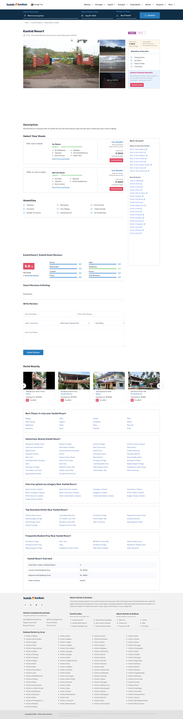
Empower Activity (31, 454)
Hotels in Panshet (66, 682)
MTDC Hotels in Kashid (135, 493)
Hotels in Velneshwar (101, 651)
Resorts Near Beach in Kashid (70, 496)
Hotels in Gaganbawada (136, 673)
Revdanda (96, 422)
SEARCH (151, 16)
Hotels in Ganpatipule (135, 648)
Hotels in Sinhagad (100, 682)
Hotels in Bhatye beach (136, 704)
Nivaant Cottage (65, 444)
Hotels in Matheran (134, 676)
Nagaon (62, 422)
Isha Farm (63, 464)
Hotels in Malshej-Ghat (102, 685)
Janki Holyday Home (100, 467)
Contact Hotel (137, 85)
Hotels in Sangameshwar (68, 661)
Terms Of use (51, 625)
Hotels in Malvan (99, 654)
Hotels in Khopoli (31, 707)
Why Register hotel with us (32, 619)
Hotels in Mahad (133, 667)
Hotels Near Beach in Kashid (103, 496)
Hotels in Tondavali (66, 701)
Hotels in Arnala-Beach (34, 685)
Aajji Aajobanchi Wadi (103, 391)
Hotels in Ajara (65, 688)
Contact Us (123, 623)
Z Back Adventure (133, 451)
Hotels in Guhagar (66, 651)
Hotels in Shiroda (134, 670)
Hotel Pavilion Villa (99, 470)
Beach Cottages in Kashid (34, 493)
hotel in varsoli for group (136, 444)
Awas (61, 428)
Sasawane (29, 428)
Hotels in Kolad (135, 209)
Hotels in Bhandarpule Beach (138, 701)
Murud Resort (98, 457)
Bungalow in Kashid (100, 493)
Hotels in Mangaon (100, 648)
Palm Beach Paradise (67, 447)
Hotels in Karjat (65, 685)
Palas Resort (131, 447)
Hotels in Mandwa (136, 230)
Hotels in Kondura (100, 691)
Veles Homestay (133, 470)
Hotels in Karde (31, 645)
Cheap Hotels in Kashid (33, 499)
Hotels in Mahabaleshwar (34, 676)
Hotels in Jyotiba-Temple (34, 688)
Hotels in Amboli (99, 657)
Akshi (61, 418)
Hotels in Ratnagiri (134, 657)
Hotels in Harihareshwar (34, 648)
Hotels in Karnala (135, 221)
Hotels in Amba (65, 657)
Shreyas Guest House (67, 457)
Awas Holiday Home (134, 457)
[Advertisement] (74, 106)
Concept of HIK (124, 626)
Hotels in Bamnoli (100, 697)
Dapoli (110, 5)
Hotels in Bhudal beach (68, 704)
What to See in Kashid (137, 159)
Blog (143, 623)
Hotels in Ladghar (66, 645)
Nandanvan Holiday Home (34, 444)
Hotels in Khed (31, 667)
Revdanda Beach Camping (35, 460)
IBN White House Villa (138, 391)
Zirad (129, 428)
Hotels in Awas (135, 227)
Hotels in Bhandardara (67, 694)
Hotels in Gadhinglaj (135, 688)
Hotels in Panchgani (67, 676)
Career (144, 620)
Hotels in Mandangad (101, 694)
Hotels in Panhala (32, 679)
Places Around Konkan (103, 626)
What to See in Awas (137, 168)
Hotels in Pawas (65, 691)
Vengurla (160, 5)
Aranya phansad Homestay (69, 451)
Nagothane (29, 425)
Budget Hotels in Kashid (136, 496)
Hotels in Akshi (135, 184)
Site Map (145, 626)
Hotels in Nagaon (136, 196)
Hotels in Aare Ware (134, 691)
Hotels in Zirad (135, 233)
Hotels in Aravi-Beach (33, 670)
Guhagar (121, 5)
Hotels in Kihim (135, 190)
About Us (122, 620)
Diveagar (99, 5)
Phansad (130, 425)
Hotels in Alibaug (135, 181)
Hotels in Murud (99, 645)
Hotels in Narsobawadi (101, 688)
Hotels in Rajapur (31, 661)
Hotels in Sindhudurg (101, 673)
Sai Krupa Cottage (99, 460)
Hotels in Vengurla (32, 657)
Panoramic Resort (99, 454)
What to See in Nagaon (138, 155)
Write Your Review (32, 275)
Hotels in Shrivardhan (67, 648)
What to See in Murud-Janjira (140, 165)
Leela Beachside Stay (101, 464)
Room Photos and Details (60, 159)
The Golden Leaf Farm (33, 470)
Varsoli (129, 422)
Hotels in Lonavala (100, 676)
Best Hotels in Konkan (103, 623)
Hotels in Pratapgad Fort (34, 701)
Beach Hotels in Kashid (33, 489)
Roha (95, 425)
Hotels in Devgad (66, 654)
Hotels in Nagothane (137, 205)
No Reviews (27, 294)
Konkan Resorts (77, 620)
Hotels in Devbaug (32, 654)
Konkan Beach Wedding (103, 620)
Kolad (61, 425)
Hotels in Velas (99, 667)
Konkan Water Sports (79, 623)
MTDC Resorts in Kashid (34, 496)
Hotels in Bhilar (31, 697)
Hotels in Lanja (31, 673)
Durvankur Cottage (32, 467)
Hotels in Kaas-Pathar (67, 679)
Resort (61, 454)
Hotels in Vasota (133, 697)
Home (27, 23)
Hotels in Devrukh (100, 661)
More (171, 5)
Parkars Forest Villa (66, 470)
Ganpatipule (135, 5)
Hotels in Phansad (136, 215)
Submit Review (33, 352)
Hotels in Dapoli (31, 642)
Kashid (95, 418)
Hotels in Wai (64, 697)
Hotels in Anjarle (65, 642)
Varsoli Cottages (99, 444)
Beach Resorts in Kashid (68, 489)
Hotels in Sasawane (136, 224)
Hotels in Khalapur (136, 218)
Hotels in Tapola (99, 679)
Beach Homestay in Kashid (69, 493)
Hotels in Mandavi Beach (136, 694)
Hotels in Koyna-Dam (135, 679)
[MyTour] (16, 4)
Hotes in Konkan (47, 714)
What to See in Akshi (137, 152)
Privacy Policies (51, 623)
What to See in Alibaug (137, 149)
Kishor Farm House (66, 460)
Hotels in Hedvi (133, 651)
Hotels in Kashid (36, 23)
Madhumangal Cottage (135, 464)
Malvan (148, 5)
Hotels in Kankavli (66, 670)
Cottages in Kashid (100, 489)
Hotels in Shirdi (133, 685)
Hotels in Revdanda (136, 199)
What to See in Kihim (137, 162)
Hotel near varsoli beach (34, 447)
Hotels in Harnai (133, 642)
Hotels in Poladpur (66, 667)
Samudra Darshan (133, 454)
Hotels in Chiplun (31, 651)
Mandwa (96, 428)
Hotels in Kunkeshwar (33, 691)
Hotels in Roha (135, 212)
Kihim (129, 418)
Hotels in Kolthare (134, 664)
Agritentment (30, 451)
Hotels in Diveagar (134, 645)
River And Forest (99, 447)
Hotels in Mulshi (31, 682)
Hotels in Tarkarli (134, 654)
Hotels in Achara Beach (102, 704)
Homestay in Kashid (134, 489)
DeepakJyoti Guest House (35, 391)
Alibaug (87, 5)
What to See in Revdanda (138, 171)
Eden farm (29, 457)
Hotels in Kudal (65, 673)
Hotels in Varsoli (135, 202)
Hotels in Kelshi (99, 642)
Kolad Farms (97, 451)
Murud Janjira (30, 422)
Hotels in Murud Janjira (138, 193)
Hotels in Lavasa (133, 682)
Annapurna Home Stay (69, 391)
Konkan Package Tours (80, 626)
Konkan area (127, 601)
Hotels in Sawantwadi (101, 670)
